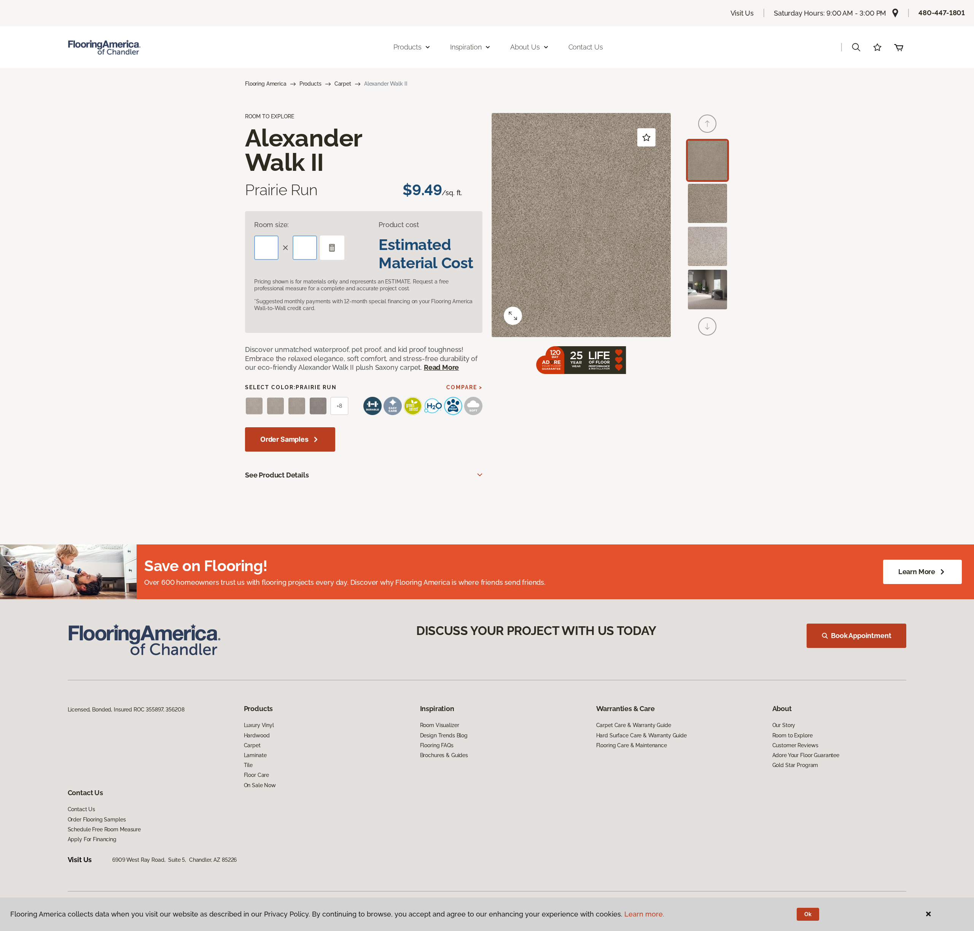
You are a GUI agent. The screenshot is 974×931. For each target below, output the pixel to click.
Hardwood (257, 735)
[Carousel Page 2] (707, 203)
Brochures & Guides (444, 755)
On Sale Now (260, 785)
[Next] (707, 326)
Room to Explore (792, 735)
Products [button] (407, 47)
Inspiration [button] (466, 47)
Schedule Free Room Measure (104, 829)
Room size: (271, 225)
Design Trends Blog (444, 735)
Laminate (255, 755)
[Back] (707, 124)
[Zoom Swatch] (513, 316)
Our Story (784, 725)
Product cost (399, 225)
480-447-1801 (941, 13)
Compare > (464, 387)
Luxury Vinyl (259, 725)
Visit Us (742, 13)
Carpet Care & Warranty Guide (633, 725)
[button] (856, 47)
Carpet (342, 84)
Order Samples (284, 439)
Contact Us (585, 47)
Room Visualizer (439, 725)
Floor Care (256, 775)
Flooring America (265, 84)
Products (310, 84)
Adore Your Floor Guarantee (805, 755)
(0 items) (898, 47)
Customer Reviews (795, 745)
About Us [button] (525, 47)
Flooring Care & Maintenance (631, 745)
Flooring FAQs (437, 745)
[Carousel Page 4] (707, 289)
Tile (248, 765)
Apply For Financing (92, 839)
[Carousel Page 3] (707, 246)
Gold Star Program (795, 765)
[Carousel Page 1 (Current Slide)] (707, 160)
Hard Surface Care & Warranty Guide (641, 735)
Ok (808, 914)
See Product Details (277, 475)
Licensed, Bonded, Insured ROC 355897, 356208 (126, 710)
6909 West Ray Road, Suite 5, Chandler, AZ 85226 (174, 860)
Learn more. (644, 914)
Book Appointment (861, 636)
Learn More (916, 572)
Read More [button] (441, 367)
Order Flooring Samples (97, 819)
